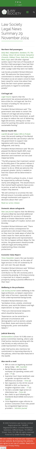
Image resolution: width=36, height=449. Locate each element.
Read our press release (10, 203)
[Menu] (27, 12)
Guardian (23, 367)
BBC (17, 367)
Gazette (8, 399)
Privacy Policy (13, 445)
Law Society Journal (8, 291)
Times (26, 381)
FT (11, 374)
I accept (3, 448)
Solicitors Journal (21, 408)
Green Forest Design (23, 434)
